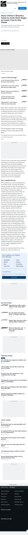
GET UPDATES (14, 277)
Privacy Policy (18, 274)
